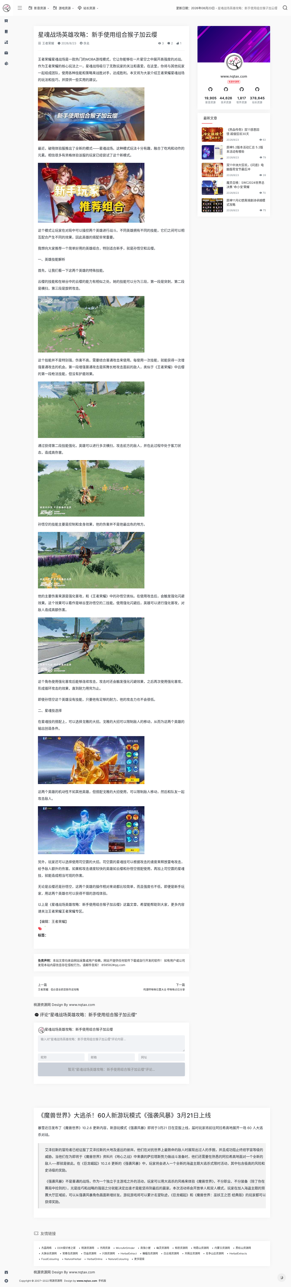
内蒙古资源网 (222, 1247)
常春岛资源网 (70, 1253)
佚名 (86, 43)
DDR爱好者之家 (66, 1247)
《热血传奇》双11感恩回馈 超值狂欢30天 (242, 132)
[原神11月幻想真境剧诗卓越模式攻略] (212, 205)
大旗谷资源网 (49, 1253)
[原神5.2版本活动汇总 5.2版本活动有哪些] (212, 152)
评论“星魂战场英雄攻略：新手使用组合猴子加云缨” (88, 1014)
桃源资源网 (87, 1247)
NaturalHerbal (73, 1259)
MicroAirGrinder (125, 1247)
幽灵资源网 (162, 1247)
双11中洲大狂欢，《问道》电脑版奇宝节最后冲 (245, 167)
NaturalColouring (118, 1259)
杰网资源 (105, 1247)
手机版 (102, 1280)
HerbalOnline (94, 1259)
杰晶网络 (46, 1247)
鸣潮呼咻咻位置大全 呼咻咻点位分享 (164, 989)
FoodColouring (50, 1259)
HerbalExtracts (238, 1253)
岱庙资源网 (90, 1253)
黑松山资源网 (243, 1247)
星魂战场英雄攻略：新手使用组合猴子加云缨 (79, 1029)
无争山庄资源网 (215, 1253)
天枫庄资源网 (192, 1253)
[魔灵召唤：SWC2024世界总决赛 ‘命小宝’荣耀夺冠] (212, 188)
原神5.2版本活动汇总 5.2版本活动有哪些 (244, 149)
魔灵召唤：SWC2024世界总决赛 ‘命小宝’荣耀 (245, 185)
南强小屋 (145, 1247)
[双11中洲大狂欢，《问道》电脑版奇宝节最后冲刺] (212, 170)
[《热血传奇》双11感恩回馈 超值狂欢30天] (212, 134)
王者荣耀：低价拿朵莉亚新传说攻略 (58, 989)
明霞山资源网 (201, 1247)
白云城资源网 (171, 1253)
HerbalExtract (129, 1253)
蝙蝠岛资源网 (150, 1253)
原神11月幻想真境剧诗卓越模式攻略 (245, 202)
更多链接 (139, 1259)
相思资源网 (181, 1247)
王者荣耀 (47, 43)
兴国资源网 (108, 1253)
